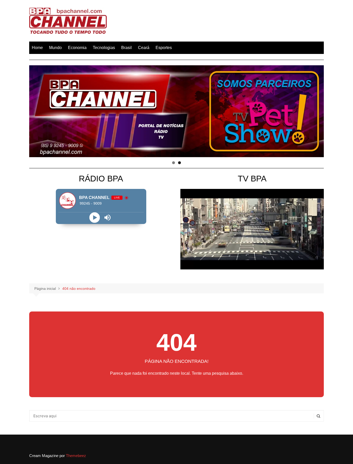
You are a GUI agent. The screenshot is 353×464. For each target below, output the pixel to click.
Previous (36, 110)
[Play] (94, 217)
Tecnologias (104, 47)
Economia (77, 47)
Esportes (164, 47)
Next (317, 110)
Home (37, 47)
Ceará (143, 47)
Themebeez (76, 455)
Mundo (55, 47)
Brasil (126, 47)
